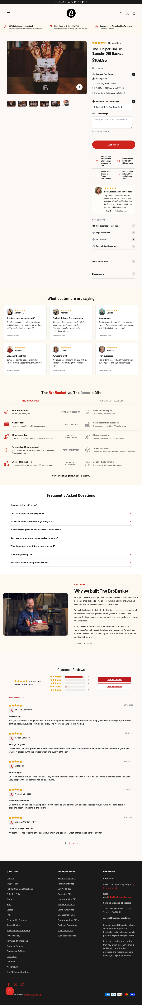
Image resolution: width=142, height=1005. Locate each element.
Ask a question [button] (114, 686)
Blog (9, 904)
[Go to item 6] (66, 102)
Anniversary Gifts (66, 904)
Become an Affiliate (16, 951)
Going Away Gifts (66, 909)
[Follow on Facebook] (8, 984)
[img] (15, 705)
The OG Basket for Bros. (18, 972)
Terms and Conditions (17, 940)
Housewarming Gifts (68, 899)
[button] (99, 42)
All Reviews (12, 966)
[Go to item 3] (33, 104)
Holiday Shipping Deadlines (20, 888)
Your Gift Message (100, 113)
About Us (11, 899)
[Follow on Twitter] (15, 984)
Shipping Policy (14, 894)
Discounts (12, 956)
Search (10, 909)
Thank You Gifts (65, 930)
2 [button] (69, 843)
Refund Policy (13, 925)
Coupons (11, 961)
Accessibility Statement (18, 930)
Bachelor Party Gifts (67, 925)
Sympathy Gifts (65, 894)
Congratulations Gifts (68, 920)
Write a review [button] (114, 679)
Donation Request (15, 946)
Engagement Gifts (66, 914)
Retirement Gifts (66, 883)
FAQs (9, 914)
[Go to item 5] (55, 104)
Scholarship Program (17, 920)
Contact (10, 878)
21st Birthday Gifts (67, 878)
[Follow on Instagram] (23, 984)
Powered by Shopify (32, 994)
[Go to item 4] (44, 104)
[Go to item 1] (11, 104)
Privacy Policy (13, 935)
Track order (12, 883)
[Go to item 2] (22, 104)
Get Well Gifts (64, 888)
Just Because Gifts (67, 935)
